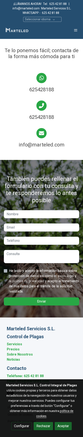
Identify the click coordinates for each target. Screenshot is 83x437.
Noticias (13, 359)
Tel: (45, 4)
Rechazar (43, 426)
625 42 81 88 (58, 4)
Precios (13, 349)
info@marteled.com (26, 8)
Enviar (41, 301)
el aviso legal (64, 276)
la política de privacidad (27, 281)
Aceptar (63, 426)
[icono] (41, 78)
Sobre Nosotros (20, 354)
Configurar (21, 426)
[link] (17, 30)
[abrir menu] (76, 30)
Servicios (14, 344)
